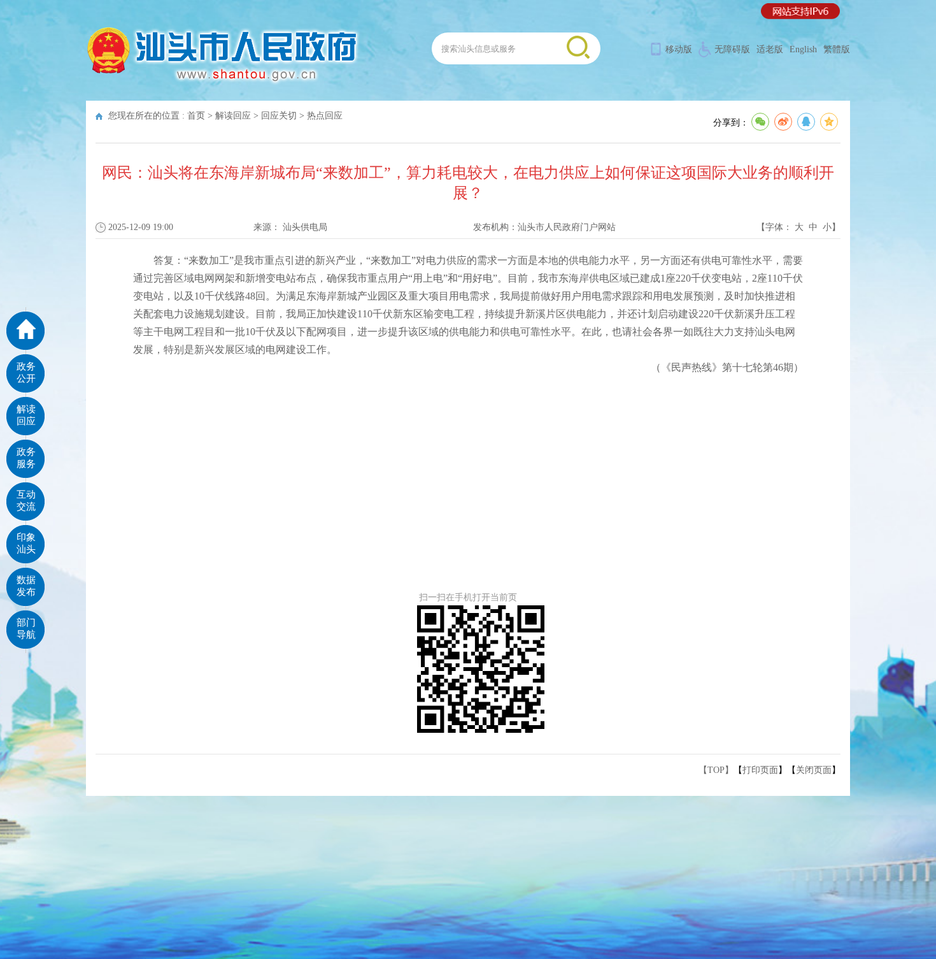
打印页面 (760, 770)
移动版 (678, 49)
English (803, 49)
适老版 (769, 49)
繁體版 (836, 49)
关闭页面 (814, 770)
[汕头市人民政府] (223, 82)
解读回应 (233, 115)
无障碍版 (732, 49)
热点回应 (325, 115)
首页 (196, 115)
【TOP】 (716, 770)
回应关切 (279, 115)
